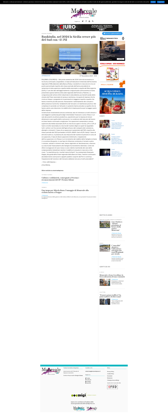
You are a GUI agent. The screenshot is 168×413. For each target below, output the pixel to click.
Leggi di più (161, 2)
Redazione (109, 378)
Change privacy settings (113, 380)
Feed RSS (88, 383)
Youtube (88, 382)
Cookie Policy (110, 374)
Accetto (153, 2)
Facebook (88, 380)
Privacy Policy (110, 372)
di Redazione (46, 75)
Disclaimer (109, 376)
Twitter (88, 378)
